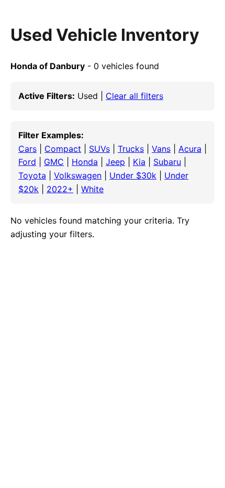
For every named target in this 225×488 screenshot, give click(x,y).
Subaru (167, 162)
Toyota (32, 175)
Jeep (115, 162)
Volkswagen (78, 175)
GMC (54, 162)
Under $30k (132, 175)
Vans (161, 148)
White (92, 189)
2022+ (60, 189)
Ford (27, 162)
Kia (139, 162)
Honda (85, 162)
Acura (189, 148)
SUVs (99, 148)
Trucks (131, 148)
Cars (27, 148)
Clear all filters (134, 96)
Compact (62, 148)
